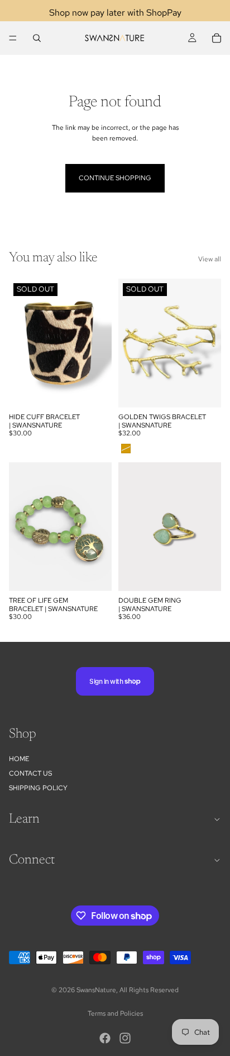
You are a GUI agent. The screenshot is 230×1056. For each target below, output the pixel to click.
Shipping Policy (38, 787)
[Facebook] (105, 1038)
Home (19, 758)
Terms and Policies (115, 1013)
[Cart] (216, 38)
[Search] (37, 38)
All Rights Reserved (149, 989)
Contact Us (30, 773)
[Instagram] (125, 1038)
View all (209, 259)
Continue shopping (115, 177)
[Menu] (13, 38)
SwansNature (96, 989)
